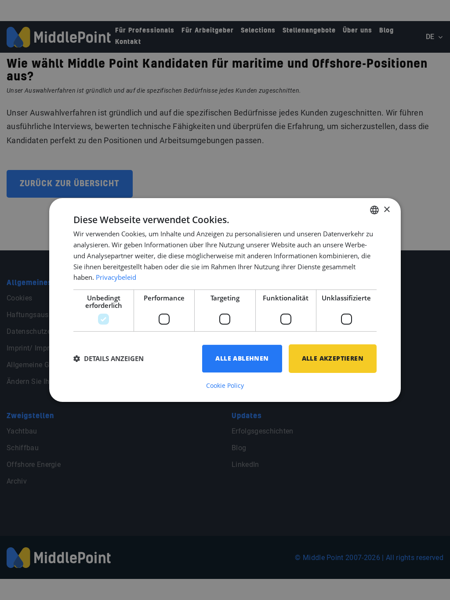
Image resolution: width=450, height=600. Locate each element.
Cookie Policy (225, 386)
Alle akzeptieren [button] (332, 358)
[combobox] (374, 210)
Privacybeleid (116, 277)
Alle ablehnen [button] (242, 358)
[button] (108, 359)
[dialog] (225, 300)
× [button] (386, 209)
